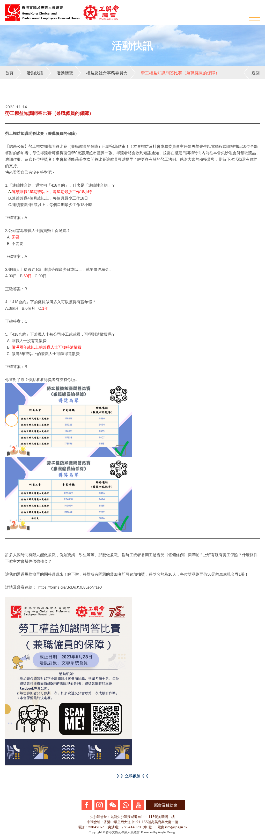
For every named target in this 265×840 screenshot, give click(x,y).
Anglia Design (167, 832)
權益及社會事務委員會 (107, 72)
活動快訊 (35, 72)
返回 (256, 72)
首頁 (9, 72)
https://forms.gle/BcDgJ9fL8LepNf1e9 (69, 587)
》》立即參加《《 (132, 776)
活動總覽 (64, 72)
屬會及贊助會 (165, 805)
